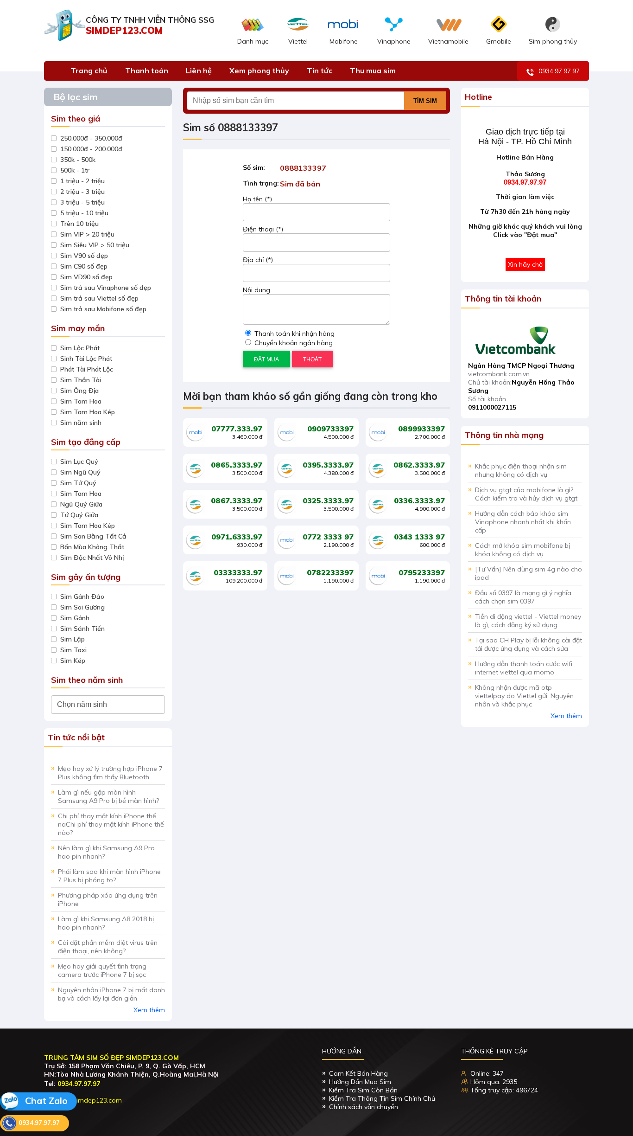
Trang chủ (89, 70)
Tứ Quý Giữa (79, 515)
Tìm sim (425, 100)
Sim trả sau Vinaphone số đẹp (105, 287)
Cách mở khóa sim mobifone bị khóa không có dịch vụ (522, 549)
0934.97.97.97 (559, 71)
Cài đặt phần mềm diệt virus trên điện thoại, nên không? (108, 946)
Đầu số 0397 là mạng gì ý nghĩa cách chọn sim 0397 (523, 597)
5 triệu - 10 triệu (84, 213)
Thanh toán (146, 70)
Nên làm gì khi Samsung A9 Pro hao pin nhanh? (106, 852)
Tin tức (319, 70)
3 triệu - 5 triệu (82, 202)
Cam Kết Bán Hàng (358, 1073)
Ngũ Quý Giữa (81, 504)
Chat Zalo (45, 1100)
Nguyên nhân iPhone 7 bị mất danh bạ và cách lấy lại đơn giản (111, 994)
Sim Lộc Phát (80, 348)
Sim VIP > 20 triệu (87, 234)
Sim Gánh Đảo (82, 596)
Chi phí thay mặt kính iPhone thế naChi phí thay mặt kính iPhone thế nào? (111, 824)
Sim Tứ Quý (78, 483)
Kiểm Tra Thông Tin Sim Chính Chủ (382, 1098)
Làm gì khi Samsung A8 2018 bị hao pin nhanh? (106, 923)
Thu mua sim (373, 70)
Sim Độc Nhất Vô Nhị (92, 557)
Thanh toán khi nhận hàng (294, 333)
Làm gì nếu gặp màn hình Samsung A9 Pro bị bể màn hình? (108, 796)
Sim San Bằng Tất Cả (93, 536)
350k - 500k (77, 159)
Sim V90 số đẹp (84, 255)
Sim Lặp (72, 639)
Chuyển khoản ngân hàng (293, 343)
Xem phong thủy (259, 70)
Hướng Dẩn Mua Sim (360, 1082)
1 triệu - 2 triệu (82, 181)
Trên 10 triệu (79, 223)
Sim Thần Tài (80, 380)
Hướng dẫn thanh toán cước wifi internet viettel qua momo (523, 668)
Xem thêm (149, 1010)
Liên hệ (199, 70)
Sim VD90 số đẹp (86, 277)
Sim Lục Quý (79, 461)
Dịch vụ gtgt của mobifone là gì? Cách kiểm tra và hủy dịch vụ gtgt (526, 494)
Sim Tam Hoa (80, 401)
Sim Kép (72, 660)
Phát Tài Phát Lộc (86, 369)
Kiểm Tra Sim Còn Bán (363, 1090)
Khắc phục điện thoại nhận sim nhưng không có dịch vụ (521, 470)
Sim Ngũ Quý (80, 472)
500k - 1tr (74, 170)
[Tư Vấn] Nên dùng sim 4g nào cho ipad (528, 573)
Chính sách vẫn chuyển (363, 1107)
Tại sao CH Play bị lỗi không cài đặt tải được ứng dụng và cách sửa (528, 644)
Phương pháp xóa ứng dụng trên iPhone (108, 899)
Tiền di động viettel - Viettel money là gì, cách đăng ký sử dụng (528, 620)
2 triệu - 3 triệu (82, 191)
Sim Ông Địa (79, 390)
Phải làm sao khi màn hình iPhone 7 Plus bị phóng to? (109, 875)
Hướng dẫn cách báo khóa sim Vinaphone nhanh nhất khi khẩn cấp (523, 521)
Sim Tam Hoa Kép (87, 412)
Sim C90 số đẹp (84, 266)
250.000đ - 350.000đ (91, 138)
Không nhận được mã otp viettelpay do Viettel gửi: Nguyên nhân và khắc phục (524, 695)
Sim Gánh (74, 618)
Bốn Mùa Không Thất (92, 547)
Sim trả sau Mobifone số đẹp (103, 309)
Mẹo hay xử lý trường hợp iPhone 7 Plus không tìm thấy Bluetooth (110, 772)
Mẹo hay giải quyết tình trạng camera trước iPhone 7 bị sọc (102, 970)
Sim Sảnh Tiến (82, 628)
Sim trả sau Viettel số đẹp (99, 298)
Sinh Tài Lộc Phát (86, 358)
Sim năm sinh (80, 422)
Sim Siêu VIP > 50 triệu (94, 245)
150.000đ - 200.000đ (91, 149)
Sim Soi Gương (82, 607)
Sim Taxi (73, 650)
